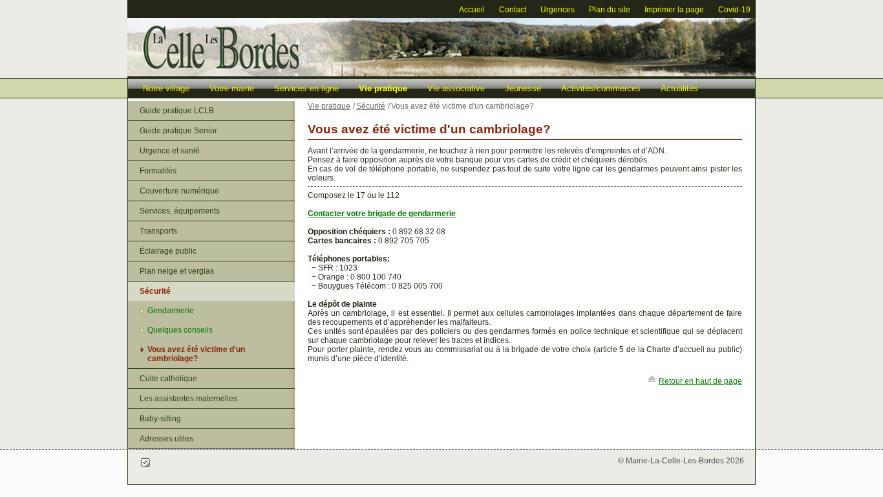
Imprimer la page (674, 9)
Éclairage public (168, 251)
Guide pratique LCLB (177, 110)
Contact (512, 9)
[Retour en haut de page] (652, 381)
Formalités (158, 170)
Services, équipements (180, 210)
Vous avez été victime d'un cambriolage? (196, 354)
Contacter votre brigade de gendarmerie (382, 213)
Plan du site (609, 9)
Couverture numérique (179, 190)
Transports (158, 231)
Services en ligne (306, 88)
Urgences (557, 9)
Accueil (472, 9)
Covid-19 (734, 9)
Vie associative (456, 88)
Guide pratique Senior (178, 130)
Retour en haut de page (700, 381)
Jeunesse (523, 88)
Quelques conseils (180, 330)
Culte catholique (168, 378)
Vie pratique (383, 88)
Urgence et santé (170, 150)
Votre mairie (231, 88)
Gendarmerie (170, 310)
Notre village (166, 88)
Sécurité (155, 291)
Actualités (679, 88)
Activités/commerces (601, 88)
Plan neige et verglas (177, 271)
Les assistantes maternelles (188, 398)
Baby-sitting (160, 418)
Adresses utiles (166, 438)
